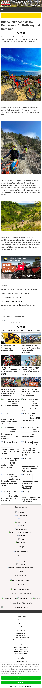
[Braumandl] (21, 564)
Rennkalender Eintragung (21, 647)
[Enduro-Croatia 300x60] (21, 515)
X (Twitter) (21, 622)
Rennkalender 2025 (21, 635)
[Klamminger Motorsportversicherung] (21, 567)
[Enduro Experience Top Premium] (21, 532)
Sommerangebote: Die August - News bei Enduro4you (31, 500)
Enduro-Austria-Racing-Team (21, 637)
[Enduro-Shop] (21, 542)
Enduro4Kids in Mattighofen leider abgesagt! (9, 422)
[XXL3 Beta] (21, 589)
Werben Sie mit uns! (21, 653)
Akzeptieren (21, 678)
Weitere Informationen (17, 686)
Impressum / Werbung (21, 661)
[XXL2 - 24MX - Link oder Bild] (21, 580)
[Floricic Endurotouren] (21, 522)
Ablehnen (21, 682)
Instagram (21, 626)
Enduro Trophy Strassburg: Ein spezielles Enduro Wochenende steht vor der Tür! (31, 448)
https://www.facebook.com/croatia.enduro (22, 305)
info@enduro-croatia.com (13, 301)
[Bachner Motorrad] (21, 512)
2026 (21, 633)
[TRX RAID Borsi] (21, 571)
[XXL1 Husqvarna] (21, 552)
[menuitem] (40, 9)
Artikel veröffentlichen (21, 649)
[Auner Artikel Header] (21, 15)
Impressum (28, 686)
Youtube (21, 624)
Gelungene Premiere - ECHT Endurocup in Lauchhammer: (10, 463)
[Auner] (21, 519)
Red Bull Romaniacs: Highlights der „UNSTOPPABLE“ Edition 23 (10, 496)
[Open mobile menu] (2, 9)
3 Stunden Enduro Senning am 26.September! (9, 348)
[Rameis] (21, 525)
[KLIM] (21, 539)
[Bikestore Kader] (21, 529)
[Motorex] (21, 536)
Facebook (21, 620)
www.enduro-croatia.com (13, 297)
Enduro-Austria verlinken (21, 651)
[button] (18, 33)
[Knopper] (21, 561)
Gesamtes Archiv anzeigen (21, 639)
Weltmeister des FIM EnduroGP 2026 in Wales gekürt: (30, 469)
